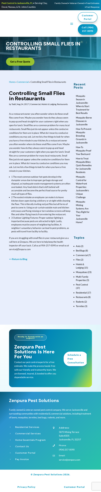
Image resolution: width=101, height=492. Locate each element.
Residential (81, 292)
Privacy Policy (26, 487)
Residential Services (27, 427)
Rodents (80, 301)
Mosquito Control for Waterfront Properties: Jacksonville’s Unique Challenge (82, 187)
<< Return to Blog (18, 259)
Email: (62, 455)
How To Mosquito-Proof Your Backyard (83, 150)
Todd (14, 104)
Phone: (62, 445)
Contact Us (22, 446)
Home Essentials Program (30, 440)
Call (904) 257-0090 (88, 29)
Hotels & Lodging (48, 104)
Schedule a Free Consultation (76, 359)
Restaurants (62, 104)
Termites (80, 306)
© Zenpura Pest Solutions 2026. (50, 474)
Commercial (23, 82)
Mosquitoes (81, 272)
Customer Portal (88, 17)
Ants (78, 246)
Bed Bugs (80, 250)
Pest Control (82, 284)
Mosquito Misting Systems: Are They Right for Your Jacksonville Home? (83, 212)
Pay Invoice (22, 459)
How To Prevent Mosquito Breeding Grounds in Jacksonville (83, 136)
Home (12, 82)
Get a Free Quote (20, 61)
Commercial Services (28, 433)
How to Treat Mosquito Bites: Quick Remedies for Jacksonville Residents (84, 165)
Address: (64, 427)
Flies (78, 259)
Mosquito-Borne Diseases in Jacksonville (84, 121)
